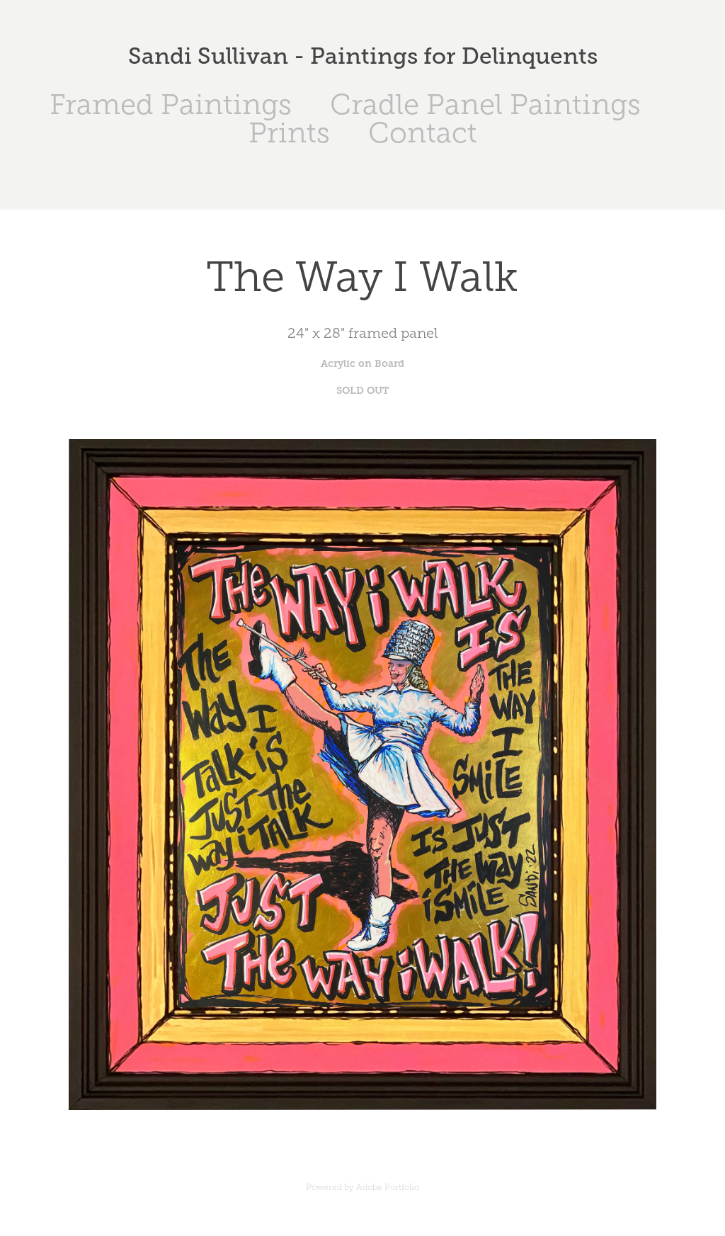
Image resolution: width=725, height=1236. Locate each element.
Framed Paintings (171, 104)
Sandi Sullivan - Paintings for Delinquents (363, 56)
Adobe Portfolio (387, 1187)
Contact (422, 133)
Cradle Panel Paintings (485, 104)
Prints (289, 133)
